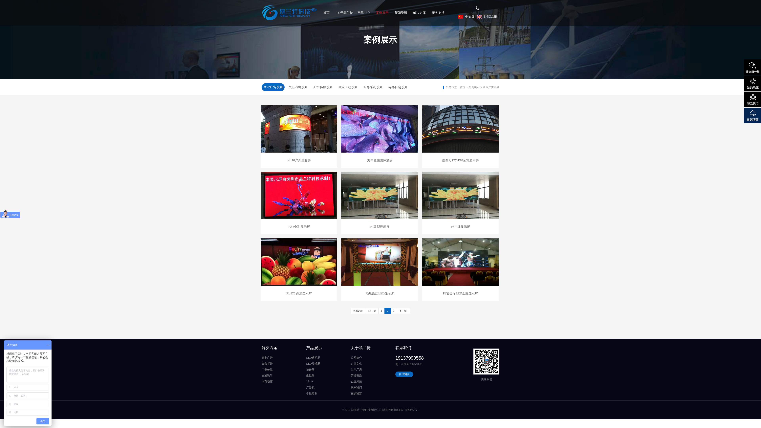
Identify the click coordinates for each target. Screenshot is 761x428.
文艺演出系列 (298, 87)
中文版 (470, 16)
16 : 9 (309, 381)
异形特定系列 (397, 87)
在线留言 (356, 393)
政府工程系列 (348, 87)
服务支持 (438, 12)
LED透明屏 (313, 357)
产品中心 (363, 12)
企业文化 (356, 363)
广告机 (310, 387)
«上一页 (372, 311)
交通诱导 (267, 375)
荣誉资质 (356, 375)
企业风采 (356, 381)
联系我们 (356, 387)
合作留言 (404, 374)
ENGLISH (490, 16)
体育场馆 (267, 381)
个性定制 (311, 393)
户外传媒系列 (323, 87)
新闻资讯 (401, 12)
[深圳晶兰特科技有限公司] (289, 13)
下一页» (403, 311)
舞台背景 (267, 363)
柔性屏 (310, 375)
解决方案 (419, 12)
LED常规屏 (313, 363)
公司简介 (356, 357)
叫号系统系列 (372, 87)
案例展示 (382, 12)
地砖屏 (310, 369)
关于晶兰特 (345, 12)
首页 (326, 12)
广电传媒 (267, 369)
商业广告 (267, 357)
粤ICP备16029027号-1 (406, 409)
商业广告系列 (491, 87)
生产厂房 (356, 369)
